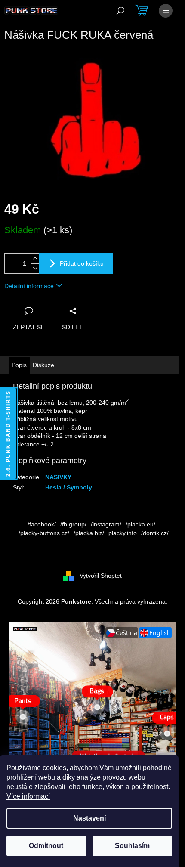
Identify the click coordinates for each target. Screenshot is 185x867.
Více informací (28, 796)
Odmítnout (46, 845)
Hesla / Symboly (68, 487)
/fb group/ (73, 524)
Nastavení (89, 818)
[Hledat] (120, 10)
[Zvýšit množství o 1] (35, 258)
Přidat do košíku (82, 263)
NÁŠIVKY (58, 477)
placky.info (122, 532)
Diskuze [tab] (43, 365)
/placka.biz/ (89, 532)
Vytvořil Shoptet (101, 575)
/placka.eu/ (140, 524)
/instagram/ (106, 524)
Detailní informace (29, 285)
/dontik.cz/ (155, 532)
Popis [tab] (19, 365)
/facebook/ (42, 524)
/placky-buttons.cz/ (43, 532)
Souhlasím (132, 845)
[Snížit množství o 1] (35, 268)
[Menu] (165, 10)
